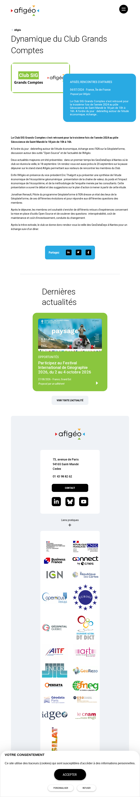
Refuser (86, 788)
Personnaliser (60, 788)
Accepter (70, 775)
